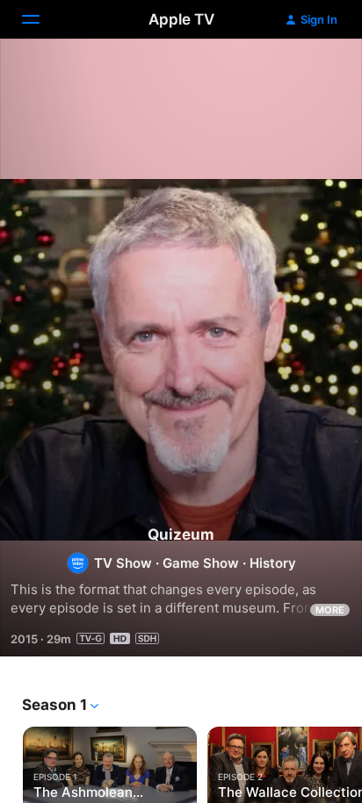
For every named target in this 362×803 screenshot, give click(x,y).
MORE (329, 610)
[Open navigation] (41, 19)
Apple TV (181, 19)
